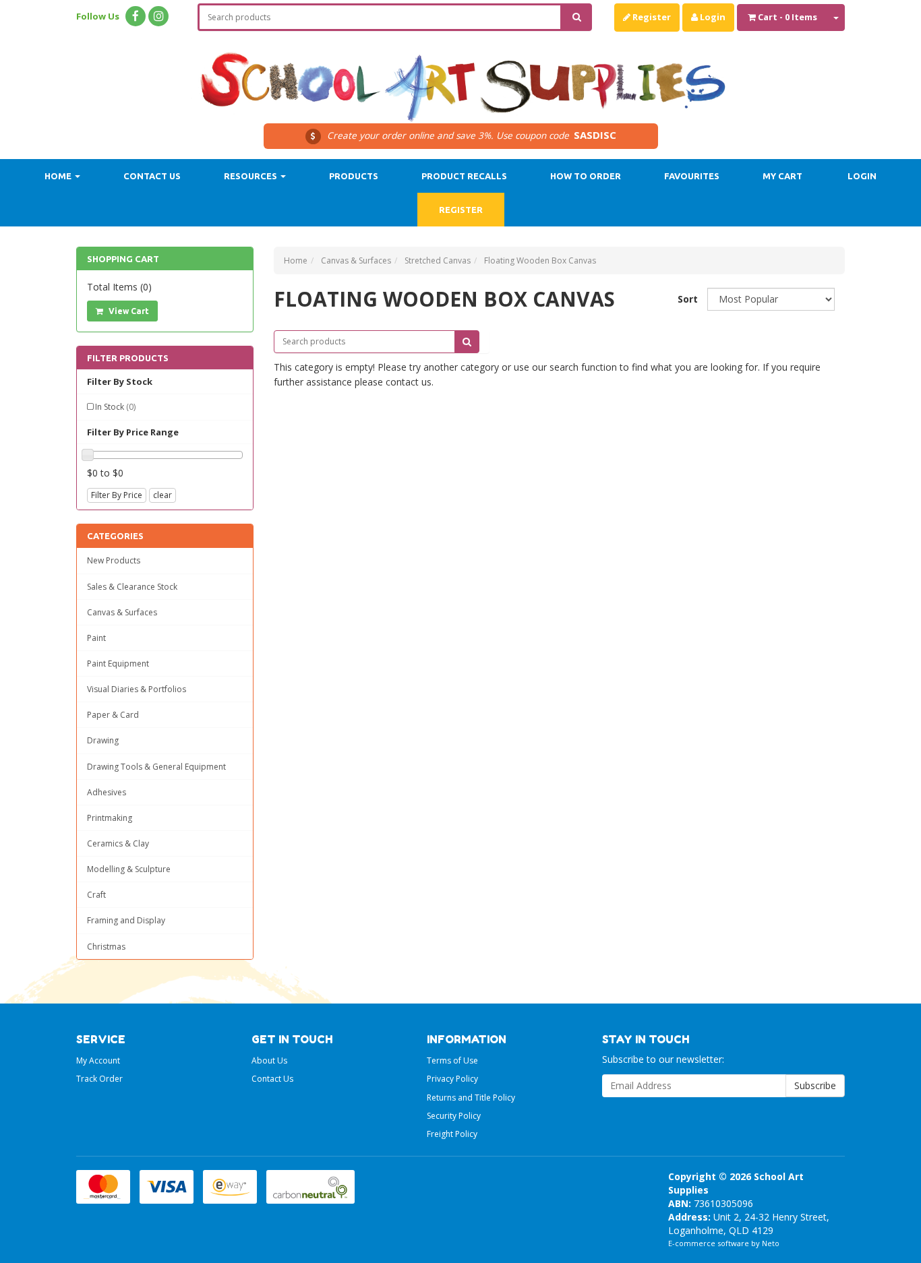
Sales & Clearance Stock (132, 586)
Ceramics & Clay (118, 843)
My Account (98, 1060)
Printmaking (109, 818)
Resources (251, 176)
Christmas (106, 946)
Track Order (99, 1078)
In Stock (115, 406)
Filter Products (128, 358)
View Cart (128, 311)
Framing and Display (126, 920)
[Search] (577, 17)
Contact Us (152, 176)
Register (650, 17)
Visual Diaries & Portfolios (136, 689)
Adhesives (106, 792)
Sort (687, 298)
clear (162, 495)
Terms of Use (452, 1060)
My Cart (782, 176)
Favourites (691, 176)
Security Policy (454, 1115)
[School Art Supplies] (460, 77)
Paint (96, 638)
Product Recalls (464, 176)
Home (58, 176)
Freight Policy (452, 1134)
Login (711, 17)
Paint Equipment (118, 663)
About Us (269, 1060)
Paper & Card (113, 714)
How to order (585, 176)
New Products (113, 560)
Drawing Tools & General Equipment (156, 766)
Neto (770, 1243)
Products (353, 176)
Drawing (103, 740)
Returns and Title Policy (471, 1097)
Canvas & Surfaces (122, 612)
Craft (96, 894)
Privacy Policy (452, 1078)
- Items (787, 17)
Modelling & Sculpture (129, 869)
